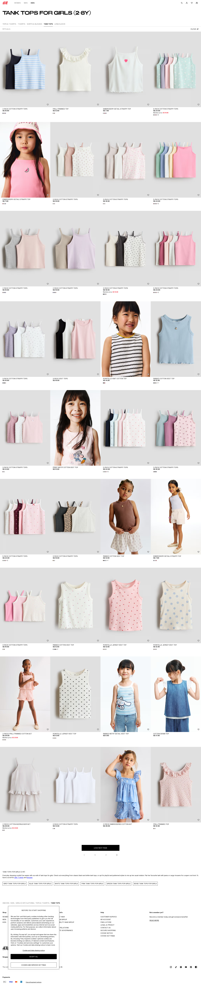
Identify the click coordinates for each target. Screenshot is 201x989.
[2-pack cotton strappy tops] (25, 69)
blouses (29, 877)
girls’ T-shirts (18, 877)
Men (25, 3)
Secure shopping (108, 930)
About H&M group (59, 919)
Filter (193, 29)
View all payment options (33, 982)
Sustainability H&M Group (63, 922)
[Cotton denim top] (176, 694)
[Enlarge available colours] (4, 113)
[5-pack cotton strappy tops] (176, 69)
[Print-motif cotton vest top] (75, 428)
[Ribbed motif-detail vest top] (125, 694)
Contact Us (105, 928)
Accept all (33, 956)
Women (17, 3)
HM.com (6, 903)
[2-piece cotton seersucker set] (25, 784)
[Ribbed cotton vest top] (176, 339)
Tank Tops (55, 903)
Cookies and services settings (33, 965)
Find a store (105, 922)
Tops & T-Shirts (42, 903)
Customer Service (108, 917)
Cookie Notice (106, 933)
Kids (32, 3)
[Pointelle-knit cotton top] (125, 339)
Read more (154, 920)
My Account (105, 919)
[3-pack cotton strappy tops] (75, 160)
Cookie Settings (107, 936)
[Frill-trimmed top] (75, 69)
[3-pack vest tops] (75, 339)
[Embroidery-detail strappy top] (125, 69)
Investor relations (60, 928)
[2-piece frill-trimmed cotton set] (25, 694)
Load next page (100, 848)
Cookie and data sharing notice (34, 950)
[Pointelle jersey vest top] (125, 605)
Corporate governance (62, 930)
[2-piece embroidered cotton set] (125, 784)
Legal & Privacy (107, 925)
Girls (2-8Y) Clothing (25, 903)
